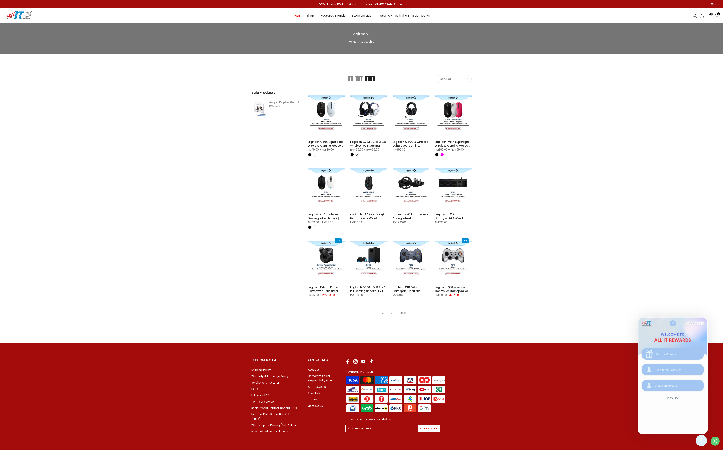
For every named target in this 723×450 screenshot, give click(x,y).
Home (352, 42)
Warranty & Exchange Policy (269, 376)
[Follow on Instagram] (355, 361)
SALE (296, 15)
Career (312, 399)
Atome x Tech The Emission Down (405, 15)
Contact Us (315, 406)
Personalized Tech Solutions (269, 431)
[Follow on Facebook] (347, 361)
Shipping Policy (261, 370)
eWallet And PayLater (265, 382)
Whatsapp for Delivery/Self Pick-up (274, 425)
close (8, 4)
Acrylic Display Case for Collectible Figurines (285, 102)
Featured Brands (333, 15)
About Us (314, 369)
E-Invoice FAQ (260, 395)
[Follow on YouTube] (363, 361)
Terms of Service (262, 401)
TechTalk (314, 393)
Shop (310, 15)
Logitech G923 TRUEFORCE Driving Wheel (410, 216)
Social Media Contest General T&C (274, 408)
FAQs (254, 389)
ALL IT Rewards (317, 387)
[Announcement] (362, 4)
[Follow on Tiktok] (371, 361)
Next (403, 313)
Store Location (362, 15)
